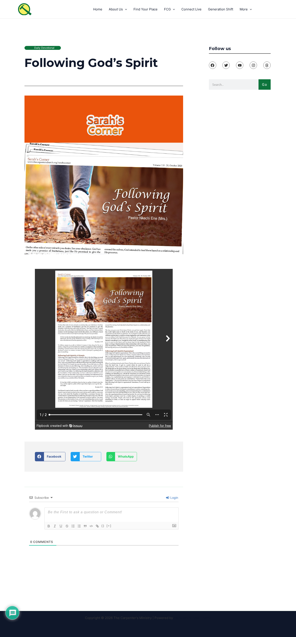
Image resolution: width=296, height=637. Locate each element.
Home (97, 9)
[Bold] (49, 526)
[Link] (97, 526)
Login (173, 497)
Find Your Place (145, 9)
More (244, 9)
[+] (109, 525)
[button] (50, 456)
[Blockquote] (85, 526)
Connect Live (191, 9)
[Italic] (55, 526)
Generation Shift (220, 9)
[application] (125, 9)
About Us (116, 9)
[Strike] (67, 526)
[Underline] (61, 526)
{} (102, 525)
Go (264, 84)
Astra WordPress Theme (192, 618)
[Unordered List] (79, 526)
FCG (167, 9)
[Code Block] (91, 526)
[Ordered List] (73, 526)
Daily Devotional (44, 47)
